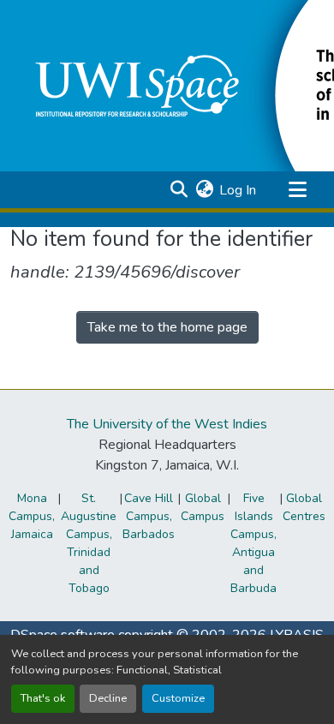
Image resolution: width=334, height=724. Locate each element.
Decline (108, 698)
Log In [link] (237, 190)
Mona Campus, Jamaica (32, 516)
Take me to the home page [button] (167, 327)
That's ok (43, 698)
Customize (178, 698)
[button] (178, 190)
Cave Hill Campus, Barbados (148, 516)
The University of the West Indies (167, 424)
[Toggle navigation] (297, 190)
